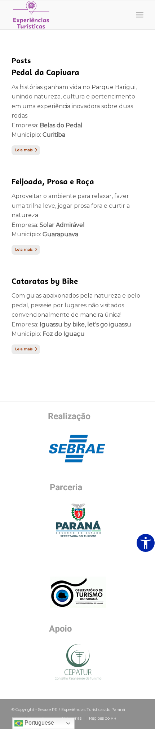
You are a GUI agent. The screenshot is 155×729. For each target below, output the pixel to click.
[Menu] (139, 14)
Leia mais (23, 150)
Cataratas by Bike (45, 281)
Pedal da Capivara (45, 72)
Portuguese (38, 723)
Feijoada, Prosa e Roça (53, 181)
